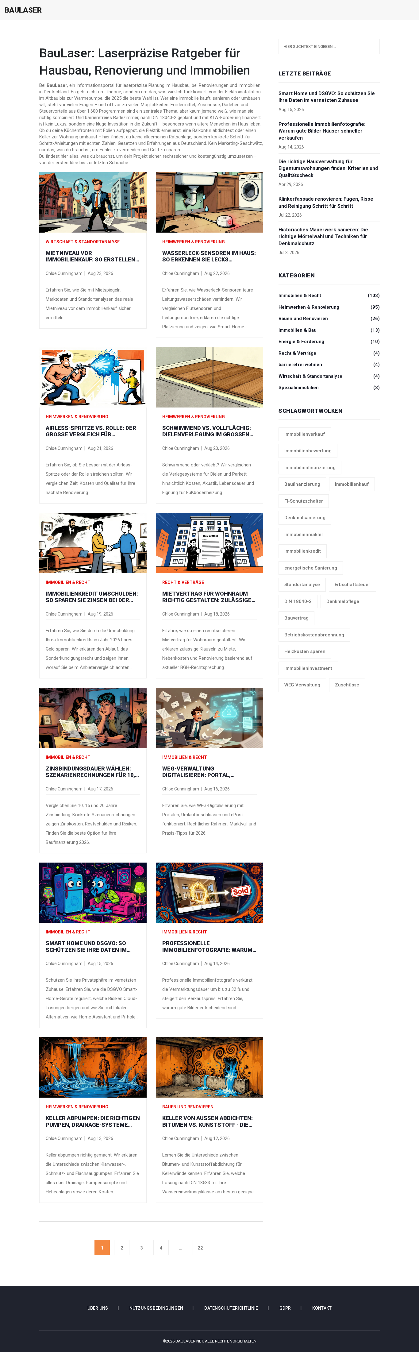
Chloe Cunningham (64, 273)
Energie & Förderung (329, 341)
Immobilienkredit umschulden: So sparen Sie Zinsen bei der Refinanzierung (92, 597)
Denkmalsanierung (304, 517)
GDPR (285, 1308)
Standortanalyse (302, 584)
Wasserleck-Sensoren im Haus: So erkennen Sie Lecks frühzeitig (209, 256)
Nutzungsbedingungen (156, 1308)
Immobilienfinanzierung (310, 467)
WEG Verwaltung (302, 685)
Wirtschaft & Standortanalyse (83, 241)
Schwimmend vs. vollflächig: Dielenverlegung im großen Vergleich (206, 431)
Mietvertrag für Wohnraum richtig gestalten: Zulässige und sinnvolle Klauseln (207, 597)
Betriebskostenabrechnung (314, 635)
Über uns (97, 1308)
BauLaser (23, 10)
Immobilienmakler (303, 534)
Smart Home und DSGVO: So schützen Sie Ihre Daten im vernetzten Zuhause (86, 946)
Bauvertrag (296, 618)
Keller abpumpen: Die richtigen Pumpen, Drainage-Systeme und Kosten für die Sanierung (93, 1121)
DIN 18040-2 (298, 601)
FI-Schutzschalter (303, 501)
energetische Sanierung (310, 568)
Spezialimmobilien (329, 387)
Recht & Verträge (183, 582)
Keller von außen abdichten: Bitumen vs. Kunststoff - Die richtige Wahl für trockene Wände (207, 1121)
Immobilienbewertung (308, 451)
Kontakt (322, 1308)
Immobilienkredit (302, 551)
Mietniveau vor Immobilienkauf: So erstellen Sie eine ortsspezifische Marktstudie (90, 256)
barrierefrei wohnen (329, 364)
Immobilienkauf (352, 484)
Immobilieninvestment (308, 668)
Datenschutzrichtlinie (231, 1308)
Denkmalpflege (342, 601)
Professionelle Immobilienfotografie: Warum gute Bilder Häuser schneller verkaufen (208, 946)
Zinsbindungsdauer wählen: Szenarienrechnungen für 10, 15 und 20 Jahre (90, 771)
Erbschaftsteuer (352, 584)
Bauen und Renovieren (187, 1106)
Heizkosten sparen (304, 651)
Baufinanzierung (302, 484)
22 (200, 1248)
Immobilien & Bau (329, 330)
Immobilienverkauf (304, 434)
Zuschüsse (347, 685)
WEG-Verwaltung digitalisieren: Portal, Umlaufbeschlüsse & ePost (203, 771)
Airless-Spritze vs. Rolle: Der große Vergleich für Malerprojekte (91, 431)
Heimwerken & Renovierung (193, 241)
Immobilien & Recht (68, 582)
